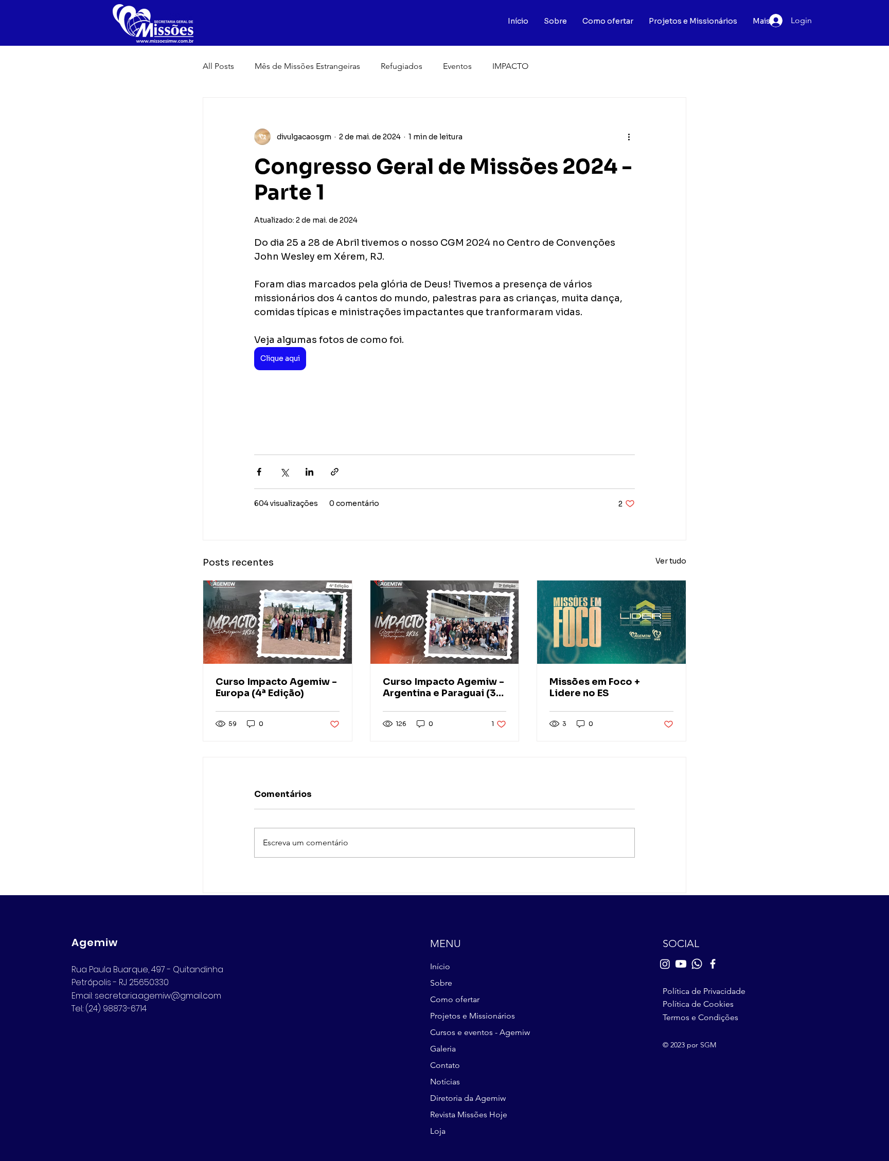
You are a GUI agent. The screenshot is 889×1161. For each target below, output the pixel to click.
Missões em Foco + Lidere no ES (594, 687)
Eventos (457, 66)
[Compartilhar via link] (335, 472)
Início (440, 966)
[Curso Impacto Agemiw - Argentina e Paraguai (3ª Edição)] (444, 622)
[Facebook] (712, 963)
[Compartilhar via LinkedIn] (309, 472)
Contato (445, 1065)
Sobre (441, 983)
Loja (438, 1131)
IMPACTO (510, 66)
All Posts (218, 66)
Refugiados (401, 66)
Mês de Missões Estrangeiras (307, 66)
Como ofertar (454, 999)
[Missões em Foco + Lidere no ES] (611, 622)
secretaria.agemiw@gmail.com (158, 996)
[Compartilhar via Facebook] (259, 472)
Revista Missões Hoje (468, 1114)
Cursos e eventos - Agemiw (478, 1032)
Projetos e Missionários (472, 1016)
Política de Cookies (698, 1004)
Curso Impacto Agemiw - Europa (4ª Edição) (276, 687)
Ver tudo (670, 561)
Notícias (445, 1081)
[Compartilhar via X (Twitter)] (284, 472)
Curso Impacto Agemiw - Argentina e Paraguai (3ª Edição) (443, 687)
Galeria (443, 1049)
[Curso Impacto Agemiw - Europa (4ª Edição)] (277, 622)
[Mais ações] (629, 137)
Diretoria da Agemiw (468, 1098)
